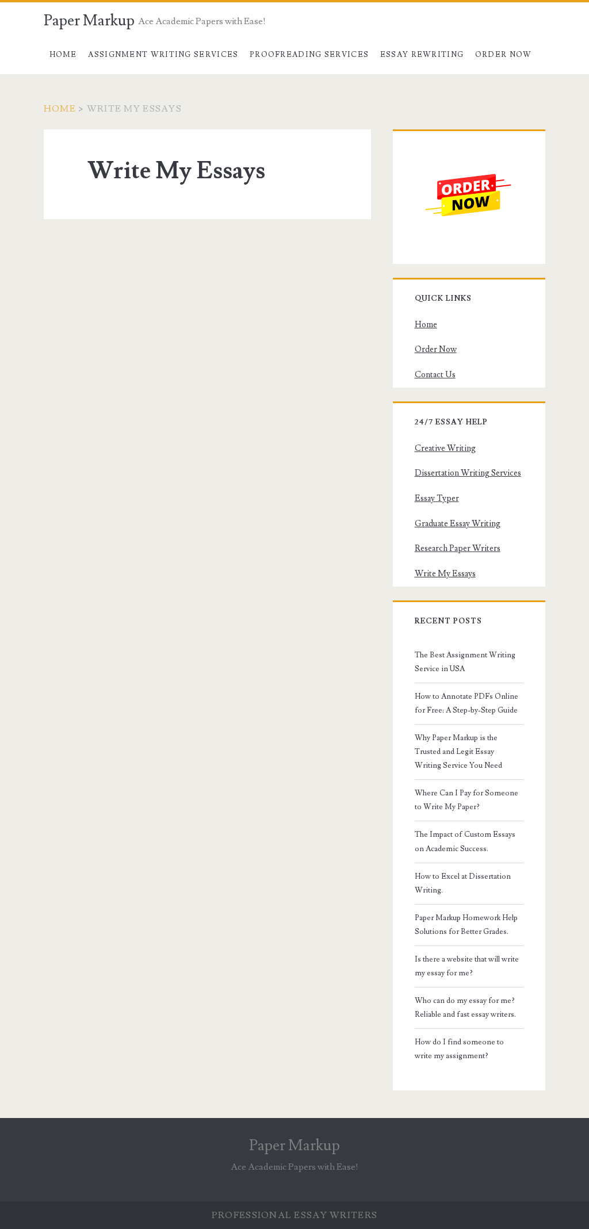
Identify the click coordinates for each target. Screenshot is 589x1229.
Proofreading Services (309, 54)
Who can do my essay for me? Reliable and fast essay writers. (465, 1007)
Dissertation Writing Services (468, 473)
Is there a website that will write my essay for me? (467, 966)
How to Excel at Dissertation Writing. (463, 883)
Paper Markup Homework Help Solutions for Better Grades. (466, 924)
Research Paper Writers (457, 548)
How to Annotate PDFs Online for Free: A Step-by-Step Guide (466, 703)
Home (63, 54)
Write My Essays (445, 573)
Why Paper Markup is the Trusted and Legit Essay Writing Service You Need (458, 751)
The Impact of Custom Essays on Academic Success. (465, 841)
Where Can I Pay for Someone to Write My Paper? (466, 799)
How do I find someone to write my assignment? (459, 1048)
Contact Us (435, 374)
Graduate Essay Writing (457, 523)
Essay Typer (437, 498)
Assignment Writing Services (163, 54)
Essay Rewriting (422, 54)
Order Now (503, 54)
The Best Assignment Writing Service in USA (465, 661)
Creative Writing (445, 448)
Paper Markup (89, 20)
